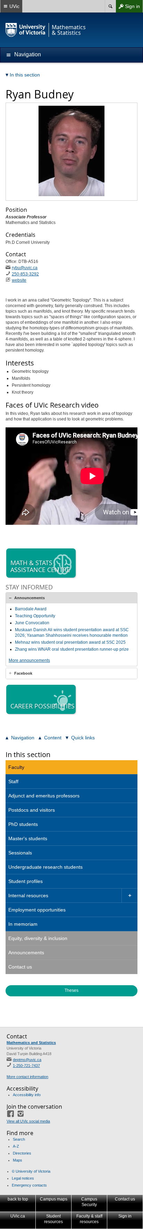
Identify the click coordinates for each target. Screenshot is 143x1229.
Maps (17, 1160)
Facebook (23, 673)
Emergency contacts (29, 1185)
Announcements (29, 598)
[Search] (110, 6)
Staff (13, 781)
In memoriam (22, 924)
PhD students (23, 824)
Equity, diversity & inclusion (37, 938)
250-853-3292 (25, 274)
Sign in (128, 8)
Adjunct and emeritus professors (43, 795)
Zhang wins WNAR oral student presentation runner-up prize (72, 649)
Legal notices (23, 1178)
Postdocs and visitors (31, 810)
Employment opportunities (37, 910)
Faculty (16, 767)
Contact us (20, 967)
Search (19, 1139)
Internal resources (28, 895)
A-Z (16, 1146)
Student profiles (25, 881)
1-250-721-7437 (26, 1065)
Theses (71, 990)
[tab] (71, 597)
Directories (22, 1153)
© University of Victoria (31, 1171)
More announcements (29, 660)
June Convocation (32, 622)
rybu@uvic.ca (24, 267)
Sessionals (20, 853)
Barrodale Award (31, 609)
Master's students (27, 838)
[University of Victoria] (26, 30)
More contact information (27, 1077)
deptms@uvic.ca (27, 1060)
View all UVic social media (28, 1121)
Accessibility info (27, 1095)
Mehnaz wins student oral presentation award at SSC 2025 (70, 642)
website (19, 280)
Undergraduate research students (45, 867)
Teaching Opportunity (35, 615)
